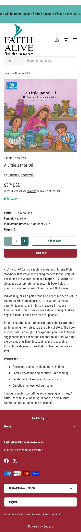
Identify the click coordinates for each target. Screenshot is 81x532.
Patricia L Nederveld (15, 157)
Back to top (38, 418)
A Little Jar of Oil (21, 73)
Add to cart (54, 241)
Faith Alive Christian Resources (26, 514)
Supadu (48, 526)
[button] (66, 40)
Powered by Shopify (52, 514)
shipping (31, 191)
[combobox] (40, 61)
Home (6, 73)
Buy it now (41, 253)
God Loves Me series (56, 296)
